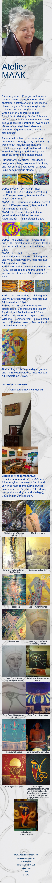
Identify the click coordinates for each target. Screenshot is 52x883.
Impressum (26, 868)
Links (26, 872)
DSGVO (26, 875)
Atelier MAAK (14, 70)
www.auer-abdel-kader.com (26, 855)
